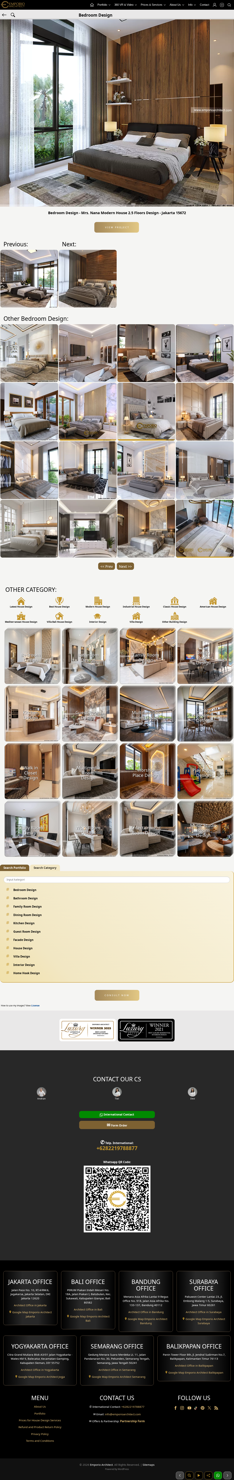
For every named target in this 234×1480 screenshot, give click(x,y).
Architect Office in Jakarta (30, 1305)
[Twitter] (210, 1409)
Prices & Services (152, 4)
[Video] (199, 1475)
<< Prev (106, 566)
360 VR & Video (124, 4)
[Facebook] (176, 1409)
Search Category (45, 868)
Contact (204, 4)
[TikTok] (196, 1409)
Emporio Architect (101, 1464)
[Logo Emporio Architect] (13, 5)
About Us (176, 4)
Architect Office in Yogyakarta (40, 1370)
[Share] (208, 1475)
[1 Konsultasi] (218, 1475)
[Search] (229, 5)
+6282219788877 (117, 1148)
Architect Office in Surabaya (204, 1312)
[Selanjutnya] (227, 1475)
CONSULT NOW (117, 995)
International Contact (118, 1114)
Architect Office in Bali (88, 1309)
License (35, 1005)
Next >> (125, 566)
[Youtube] (190, 1409)
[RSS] (216, 1409)
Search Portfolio (15, 868)
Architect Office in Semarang (117, 1370)
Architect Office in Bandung (146, 1312)
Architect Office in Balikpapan (194, 1365)
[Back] (4, 14)
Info (190, 4)
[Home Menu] (91, 5)
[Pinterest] (203, 1409)
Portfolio (102, 4)
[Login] (214, 5)
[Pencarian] (189, 1475)
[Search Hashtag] (13, 14)
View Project (117, 227)
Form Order (117, 1125)
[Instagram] (182, 1409)
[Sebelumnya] (180, 1475)
